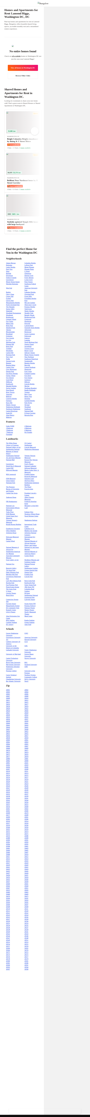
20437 (8, 882)
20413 (8, 859)
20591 (26, 965)
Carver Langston (29, 334)
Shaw (7, 271)
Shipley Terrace (11, 405)
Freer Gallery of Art (12, 560)
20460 (8, 892)
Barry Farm (28, 394)
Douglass (27, 398)
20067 (26, 746)
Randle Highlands (29, 390)
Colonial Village (11, 319)
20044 (8, 727)
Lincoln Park (28, 576)
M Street (27, 593)
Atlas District (10, 415)
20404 (8, 850)
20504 (8, 902)
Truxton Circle (29, 348)
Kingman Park (10, 355)
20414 (26, 859)
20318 (26, 823)
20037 (26, 719)
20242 (8, 800)
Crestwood (27, 319)
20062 (8, 742)
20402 (8, 848)
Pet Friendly (28, 432)
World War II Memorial (13, 466)
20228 (26, 788)
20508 (8, 907)
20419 (8, 865)
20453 (8, 890)
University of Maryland (13, 654)
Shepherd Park (10, 328)
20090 (26, 761)
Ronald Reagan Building (13, 524)
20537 (26, 927)
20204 (8, 767)
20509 (26, 907)
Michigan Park (10, 342)
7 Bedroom (9, 432)
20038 (8, 721)
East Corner (28, 371)
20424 (26, 869)
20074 (26, 752)
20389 (26, 838)
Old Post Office (29, 481)
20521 (8, 913)
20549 (8, 940)
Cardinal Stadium (11, 622)
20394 (8, 844)
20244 (26, 800)
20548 (26, 938)
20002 (26, 690)
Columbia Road (29, 589)
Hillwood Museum (12, 470)
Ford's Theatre (28, 464)
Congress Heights (11, 398)
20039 (26, 721)
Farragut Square (11, 604)
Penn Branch (10, 390)
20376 (8, 836)
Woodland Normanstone (13, 313)
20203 (26, 765)
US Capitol (27, 443)
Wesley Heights (29, 311)
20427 (8, 873)
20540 (8, 932)
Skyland (27, 405)
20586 (26, 963)
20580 (8, 961)
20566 (8, 950)
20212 (8, 773)
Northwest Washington (13, 409)
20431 (26, 875)
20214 (8, 775)
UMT (26, 667)
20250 (26, 802)
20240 (8, 798)
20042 (8, 725)
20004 (26, 692)
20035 (26, 717)
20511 (26, 909)
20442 (8, 886)
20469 (26, 894)
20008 (26, 696)
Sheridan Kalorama (12, 284)
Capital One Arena (11, 493)
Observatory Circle (30, 305)
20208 (26, 769)
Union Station (10, 481)
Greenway (27, 380)
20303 (8, 819)
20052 (26, 731)
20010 (26, 698)
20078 (26, 757)
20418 (26, 863)
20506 (8, 905)
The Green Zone (11, 589)
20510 (8, 909)
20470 (8, 896)
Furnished (9, 434)
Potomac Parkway (30, 606)
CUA (26, 642)
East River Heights (12, 373)
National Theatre (29, 608)
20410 (26, 854)
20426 (26, 871)
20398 (8, 846)
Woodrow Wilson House (32, 514)
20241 (26, 798)
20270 (26, 813)
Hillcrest (27, 382)
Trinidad (8, 348)
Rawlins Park (10, 583)
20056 (8, 736)
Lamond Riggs (29, 325)
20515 (8, 911)
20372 (8, 832)
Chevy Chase (10, 294)
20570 (26, 950)
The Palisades (10, 307)
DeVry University (29, 679)
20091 (8, 763)
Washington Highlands (13, 407)
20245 (8, 802)
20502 (8, 900)
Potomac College (11, 671)
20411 (8, 857)
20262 (26, 809)
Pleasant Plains (29, 269)
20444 (26, 886)
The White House (11, 443)
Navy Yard (9, 357)
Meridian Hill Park (12, 574)
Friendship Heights (30, 298)
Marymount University (13, 664)
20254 (8, 807)
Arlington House (11, 533)
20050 (8, 731)
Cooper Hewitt (29, 556)
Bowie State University (13, 662)
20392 (8, 842)
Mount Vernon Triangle (31, 355)
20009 (8, 698)
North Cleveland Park (13, 305)
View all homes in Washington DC (23, 68)
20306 (26, 819)
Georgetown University (13, 637)
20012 (26, 700)
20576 (8, 957)
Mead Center (28, 616)
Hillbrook (9, 382)
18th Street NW (29, 587)
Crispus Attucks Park (30, 570)
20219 (26, 779)
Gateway (27, 338)
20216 (8, 777)
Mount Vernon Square (13, 282)
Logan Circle (28, 280)
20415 (8, 861)
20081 (26, 759)
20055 (26, 734)
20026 (26, 711)
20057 (26, 736)
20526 (26, 917)
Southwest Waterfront (31, 359)
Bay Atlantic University (13, 681)
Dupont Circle (28, 275)
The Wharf (27, 487)
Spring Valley (10, 309)
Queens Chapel (29, 344)
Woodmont (9, 315)
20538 (8, 930)
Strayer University (30, 658)
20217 (26, 777)
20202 (8, 765)
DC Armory (9, 624)
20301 (26, 817)
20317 (8, 823)
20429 (8, 875)
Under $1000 (10, 426)
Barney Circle (28, 350)
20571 (8, 952)
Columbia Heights (30, 263)
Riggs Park (9, 325)
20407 (26, 852)
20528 (26, 919)
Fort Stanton (28, 378)
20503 (26, 900)
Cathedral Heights (30, 292)
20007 (8, 696)
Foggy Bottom (28, 278)
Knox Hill (9, 403)
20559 (26, 946)
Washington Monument (31, 449)
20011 (8, 700)
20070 (8, 750)
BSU (25, 662)
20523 (8, 915)
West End (9, 288)
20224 (8, 786)
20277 (8, 815)
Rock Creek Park (29, 581)
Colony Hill (9, 296)
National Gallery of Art (13, 447)
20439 (26, 882)
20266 (26, 811)
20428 (26, 873)
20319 (8, 825)
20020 (8, 709)
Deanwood (27, 369)
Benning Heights (29, 363)
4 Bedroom (27, 428)
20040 (8, 723)
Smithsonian (28, 445)
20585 (8, 963)
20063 (26, 742)
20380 (26, 836)
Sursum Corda (10, 361)
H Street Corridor (29, 413)
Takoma (8, 330)
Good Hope (9, 380)
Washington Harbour (30, 520)
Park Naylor (28, 403)
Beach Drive (10, 595)
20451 (26, 888)
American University (30, 637)
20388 (8, 838)
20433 (8, 877)
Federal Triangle (11, 278)
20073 (8, 752)
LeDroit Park (28, 265)
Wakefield (9, 311)
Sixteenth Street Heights (32, 328)
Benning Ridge (10, 365)
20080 (8, 759)
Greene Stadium (29, 622)
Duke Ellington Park (12, 572)
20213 (26, 773)
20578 (8, 959)
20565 (26, 948)
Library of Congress (12, 445)
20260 (26, 807)
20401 (26, 846)
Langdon (27, 340)
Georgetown (10, 280)
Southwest (27, 409)
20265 (8, 811)
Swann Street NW (30, 604)
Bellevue (8, 396)
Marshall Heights (11, 386)
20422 (26, 867)
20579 (26, 959)
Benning (8, 363)
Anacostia (9, 394)
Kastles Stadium (29, 620)
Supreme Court (29, 478)
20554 (8, 944)
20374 (8, 834)
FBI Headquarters (11, 501)
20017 (26, 704)
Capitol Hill (9, 353)
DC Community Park (12, 608)
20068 (8, 748)
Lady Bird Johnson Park (13, 581)
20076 (26, 754)
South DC (9, 413)
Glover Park (10, 300)
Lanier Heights (10, 267)
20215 (26, 775)
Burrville (27, 365)
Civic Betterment (11, 369)
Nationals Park (10, 483)
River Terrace (10, 392)
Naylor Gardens (11, 388)
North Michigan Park (31, 342)
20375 (26, 834)
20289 (26, 815)
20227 (8, 788)
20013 (8, 702)
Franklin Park (28, 574)
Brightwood (9, 317)
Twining (27, 392)
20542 (8, 934)
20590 (8, 965)
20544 (8, 936)
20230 (26, 790)
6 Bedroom (27, 430)
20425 (8, 871)
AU (7, 639)
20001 (8, 690)
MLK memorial (11, 474)
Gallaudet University (12, 650)
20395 (26, 844)
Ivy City (8, 340)
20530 (26, 921)
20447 (8, 888)
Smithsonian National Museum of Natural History (12, 451)
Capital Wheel (10, 541)
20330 (26, 825)
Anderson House (11, 497)
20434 (26, 877)
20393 (26, 842)
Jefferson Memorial (30, 468)
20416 (26, 861)
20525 (8, 917)
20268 (8, 813)
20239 (26, 796)
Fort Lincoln (10, 338)
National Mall (28, 411)
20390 (8, 840)
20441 (26, 884)
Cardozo (27, 591)
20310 (8, 821)
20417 (8, 863)
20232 (8, 792)
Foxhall (8, 298)
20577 (26, 957)
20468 (8, 894)
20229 (8, 790)
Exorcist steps (28, 489)
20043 (26, 725)
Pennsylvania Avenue (12, 587)
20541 (26, 932)
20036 (8, 719)
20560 (8, 948)
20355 (8, 829)
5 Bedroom (9, 430)
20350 (26, 827)
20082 (8, 761)
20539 (26, 930)
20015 (26, 702)
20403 (26, 848)
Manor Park (9, 323)
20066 (8, 746)
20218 (8, 779)
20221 (26, 782)
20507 (26, 905)
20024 (8, 711)
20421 (8, 867)
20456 (26, 890)
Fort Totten (9, 321)
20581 (26, 961)
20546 (26, 936)
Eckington (9, 336)
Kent (25, 300)
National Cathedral (30, 466)
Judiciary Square (29, 353)
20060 (8, 740)
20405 (26, 850)
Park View (9, 269)
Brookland (9, 334)
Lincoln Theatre (11, 593)
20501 (26, 898)
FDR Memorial (10, 478)
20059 (26, 738)
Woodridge (9, 350)
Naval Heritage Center (31, 516)
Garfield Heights (29, 401)
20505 (26, 902)
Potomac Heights (29, 307)
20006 (26, 694)
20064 (8, 744)
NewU (26, 681)
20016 (8, 704)
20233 (26, 792)
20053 (8, 734)
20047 (8, 729)
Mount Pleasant (29, 267)
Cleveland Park (29, 294)
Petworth (27, 323)
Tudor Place (10, 512)
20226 (26, 786)
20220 (8, 782)
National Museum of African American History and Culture (30, 543)
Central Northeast (29, 367)
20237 (26, 794)
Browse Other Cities (23, 76)
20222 (8, 784)
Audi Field (27, 624)
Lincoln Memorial (30, 447)
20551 (26, 940)
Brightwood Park (29, 317)
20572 (26, 952)
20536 (8, 927)
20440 (8, 884)
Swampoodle (28, 361)
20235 (8, 794)
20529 (8, 921)
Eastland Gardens (29, 373)
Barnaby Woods (29, 315)
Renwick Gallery (11, 568)
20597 (8, 969)
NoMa (8, 359)
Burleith (8, 273)
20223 (26, 784)
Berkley (8, 292)
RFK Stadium (10, 620)
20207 (8, 769)
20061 (26, 740)
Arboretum (27, 330)
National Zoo (10, 564)
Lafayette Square (29, 599)
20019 (26, 706)
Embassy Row (28, 512)
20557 (8, 946)
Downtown (9, 275)
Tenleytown (28, 309)
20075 (8, 754)
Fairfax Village (10, 376)
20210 (8, 771)
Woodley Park (28, 313)
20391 (26, 840)
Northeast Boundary (30, 388)
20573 (8, 955)
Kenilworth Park (29, 583)
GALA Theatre (10, 612)
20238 (8, 796)
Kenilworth (9, 384)
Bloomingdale (10, 332)
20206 (26, 767)
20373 (26, 832)
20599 (26, 969)
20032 (26, 715)
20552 (8, 942)
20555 (26, 944)
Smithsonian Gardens (31, 568)
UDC (26, 646)
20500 (8, 898)
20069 (26, 748)
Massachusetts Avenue (13, 606)
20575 (26, 955)
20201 (26, 763)
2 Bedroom (27, 426)
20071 (26, 750)
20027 (8, 713)
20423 (8, 869)
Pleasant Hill (10, 344)
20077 (8, 757)
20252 (26, 804)
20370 (26, 829)
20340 (8, 827)
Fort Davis (27, 376)
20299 (8, 817)
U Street (27, 271)
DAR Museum (10, 514)
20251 (8, 804)
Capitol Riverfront (11, 411)
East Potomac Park (12, 585)
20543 (26, 934)
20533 (26, 923)
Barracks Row (28, 415)
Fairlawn (9, 401)
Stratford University (30, 664)
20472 (26, 896)
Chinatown (27, 273)
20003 (8, 692)
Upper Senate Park (30, 585)
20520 (26, 911)
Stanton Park (28, 572)
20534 (8, 925)
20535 (26, 925)
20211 (26, 771)
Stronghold (27, 346)
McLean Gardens (29, 303)
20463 (26, 892)
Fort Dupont (10, 378)
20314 (26, 821)
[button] (88, 3)
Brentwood (27, 332)
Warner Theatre (29, 610)
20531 (8, 923)
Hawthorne (27, 321)
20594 (26, 967)
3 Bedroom (9, 428)
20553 (26, 942)
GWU (26, 633)
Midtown (9, 417)
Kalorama (9, 265)
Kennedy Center (11, 610)
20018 (8, 706)
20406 (8, 852)
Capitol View (10, 367)
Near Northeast (29, 357)
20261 (8, 809)
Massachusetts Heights (13, 303)
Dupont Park (10, 371)
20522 (26, 913)
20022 (26, 709)
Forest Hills (28, 296)
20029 (26, 713)
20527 (8, 919)
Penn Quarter (28, 282)
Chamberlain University (13, 679)
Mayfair (26, 386)
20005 (8, 694)
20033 (8, 717)
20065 (26, 744)
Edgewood (27, 336)
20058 (8, 738)
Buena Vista (28, 396)
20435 (8, 880)
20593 (8, 967)
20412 (26, 857)
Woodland (27, 407)
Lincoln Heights (29, 384)
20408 (8, 854)
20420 (26, 865)
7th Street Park (10, 570)
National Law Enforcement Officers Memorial (13, 508)
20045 (26, 727)
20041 (26, 723)
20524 (26, 915)
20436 (26, 880)
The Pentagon (10, 487)
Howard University (30, 639)
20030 (8, 715)
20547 (8, 938)
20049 (26, 729)
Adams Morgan (11, 263)
